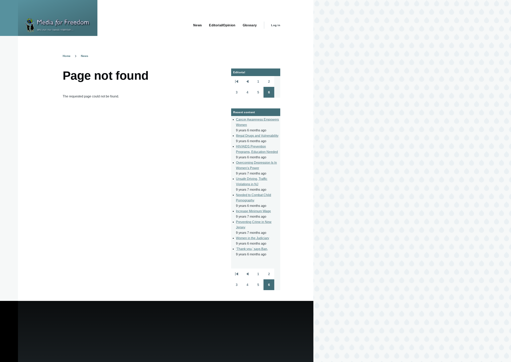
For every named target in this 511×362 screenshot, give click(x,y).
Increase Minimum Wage (253, 211)
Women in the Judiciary (252, 238)
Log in (275, 25)
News (84, 56)
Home (66, 56)
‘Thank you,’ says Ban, (252, 249)
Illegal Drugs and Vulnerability (257, 135)
